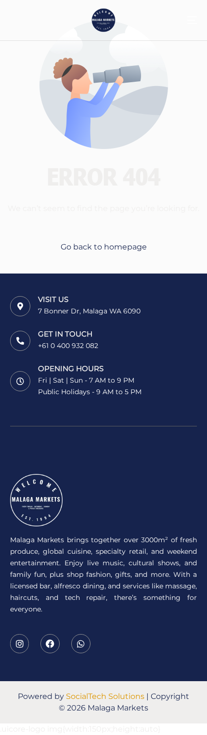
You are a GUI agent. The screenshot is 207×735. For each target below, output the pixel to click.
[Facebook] (50, 643)
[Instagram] (19, 643)
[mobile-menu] (185, 20)
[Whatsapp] (81, 643)
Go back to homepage (104, 246)
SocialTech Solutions (105, 696)
